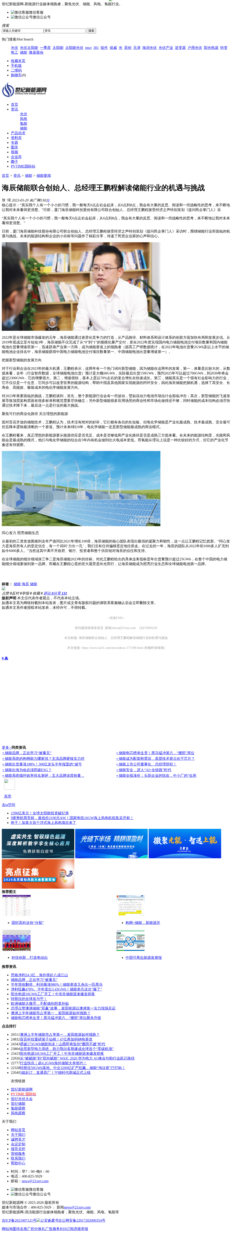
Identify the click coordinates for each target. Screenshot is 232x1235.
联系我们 (18, 1158)
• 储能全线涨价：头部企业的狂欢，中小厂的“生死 (156, 775)
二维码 (16, 70)
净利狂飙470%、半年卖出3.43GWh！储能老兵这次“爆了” (56, 989)
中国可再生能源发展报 (144, 957)
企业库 (16, 157)
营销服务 (18, 1154)
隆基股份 (36, 52)
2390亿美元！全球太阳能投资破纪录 (40, 813)
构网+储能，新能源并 (143, 923)
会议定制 (18, 1144)
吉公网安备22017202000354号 (81, 1220)
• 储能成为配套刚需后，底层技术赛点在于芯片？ (155, 758)
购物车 (16, 75)
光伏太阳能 (29, 48)
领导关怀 (18, 1149)
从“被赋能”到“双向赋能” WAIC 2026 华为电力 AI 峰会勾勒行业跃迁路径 (77, 1058)
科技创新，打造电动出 (30, 957)
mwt (88, 48)
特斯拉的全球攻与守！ (29, 999)
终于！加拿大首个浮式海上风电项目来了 (43, 823)
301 (96, 48)
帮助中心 (18, 1163)
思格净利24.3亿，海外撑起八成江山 (39, 975)
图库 (14, 147)
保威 (113, 48)
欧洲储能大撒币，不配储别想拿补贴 (40, 1003)
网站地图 (9, 1229)
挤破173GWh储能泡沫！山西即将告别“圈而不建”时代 (62, 1044)
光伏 (14, 48)
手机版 (16, 65)
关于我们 (18, 1135)
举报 (27, 593)
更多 (7, 747)
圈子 (14, 161)
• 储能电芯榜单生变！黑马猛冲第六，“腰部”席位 (155, 753)
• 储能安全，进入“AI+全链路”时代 (143, 770)
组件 (104, 48)
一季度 (45, 48)
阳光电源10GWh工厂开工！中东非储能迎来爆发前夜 (53, 994)
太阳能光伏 (74, 48)
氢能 (23, 123)
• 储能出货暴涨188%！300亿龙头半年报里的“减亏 (42, 764)
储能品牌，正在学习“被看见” (34, 980)
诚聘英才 (18, 1139)
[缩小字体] (9, 199)
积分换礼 (38, 1229)
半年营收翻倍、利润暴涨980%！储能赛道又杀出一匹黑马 (57, 984)
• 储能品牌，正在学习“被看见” (26, 753)
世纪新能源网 (22, 1089)
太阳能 (58, 48)
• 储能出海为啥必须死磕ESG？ (27, 770)
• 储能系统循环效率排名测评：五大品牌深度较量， (43, 775)
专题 (14, 142)
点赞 (7, 593)
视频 (14, 152)
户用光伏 (195, 48)
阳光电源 (211, 48)
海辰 (25, 584)
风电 (23, 119)
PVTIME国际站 (23, 166)
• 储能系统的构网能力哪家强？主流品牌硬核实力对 (43, 758)
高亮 (7, 796)
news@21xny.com (35, 1181)
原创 (127, 48)
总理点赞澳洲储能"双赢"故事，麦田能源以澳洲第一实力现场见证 (63, 1008)
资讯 (14, 109)
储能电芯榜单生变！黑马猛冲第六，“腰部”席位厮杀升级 (56, 1018)
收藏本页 (18, 61)
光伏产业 (166, 48)
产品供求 (18, 133)
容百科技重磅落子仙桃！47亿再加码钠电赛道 (56, 1039)
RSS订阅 (67, 1229)
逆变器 (180, 48)
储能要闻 (43, 175)
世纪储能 (18, 1104)
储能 (23, 52)
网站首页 (18, 1130)
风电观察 (18, 1113)
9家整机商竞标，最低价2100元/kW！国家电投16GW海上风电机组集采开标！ (72, 818)
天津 (136, 48)
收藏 (38, 593)
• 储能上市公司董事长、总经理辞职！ (146, 764)
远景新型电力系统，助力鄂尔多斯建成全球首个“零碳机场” (67, 1049)
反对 (17, 593)
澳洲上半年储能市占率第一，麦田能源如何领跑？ (51, 1013)
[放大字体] (3, 199)
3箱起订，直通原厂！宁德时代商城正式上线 (55, 1072)
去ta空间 (8, 805)
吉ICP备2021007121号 (19, 1220)
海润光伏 (149, 48)
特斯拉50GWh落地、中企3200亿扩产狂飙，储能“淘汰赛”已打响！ (72, 1068)
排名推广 (23, 1229)
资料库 (16, 138)
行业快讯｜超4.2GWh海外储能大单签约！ (53, 1063)
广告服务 (52, 1229)
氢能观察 (18, 1108)
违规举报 (81, 1229)
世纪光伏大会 (22, 1099)
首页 (14, 104)
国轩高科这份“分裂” (28, 923)
